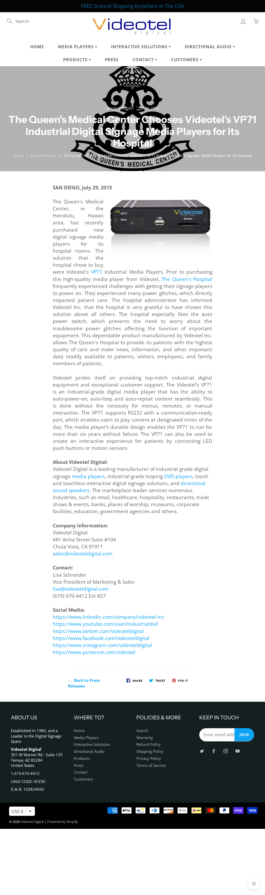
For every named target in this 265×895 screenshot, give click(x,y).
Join (182, 76)
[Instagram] (136, 93)
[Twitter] (114, 93)
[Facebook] (125, 93)
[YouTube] (147, 93)
